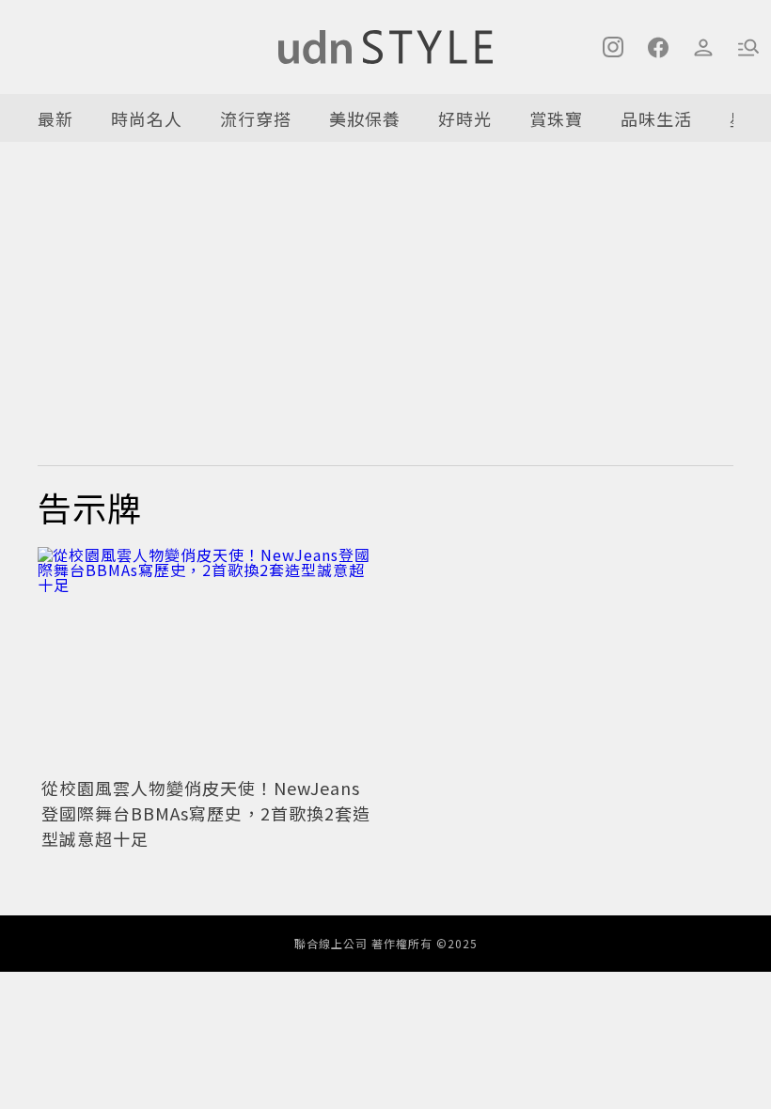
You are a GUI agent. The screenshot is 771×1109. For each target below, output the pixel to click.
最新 (55, 118)
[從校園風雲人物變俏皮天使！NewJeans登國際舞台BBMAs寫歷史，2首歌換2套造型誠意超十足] (206, 659)
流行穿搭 (255, 118)
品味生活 (656, 118)
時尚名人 (146, 118)
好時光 (465, 118)
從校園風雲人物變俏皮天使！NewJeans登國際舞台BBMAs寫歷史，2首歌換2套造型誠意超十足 (205, 813)
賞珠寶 (556, 118)
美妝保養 (365, 118)
